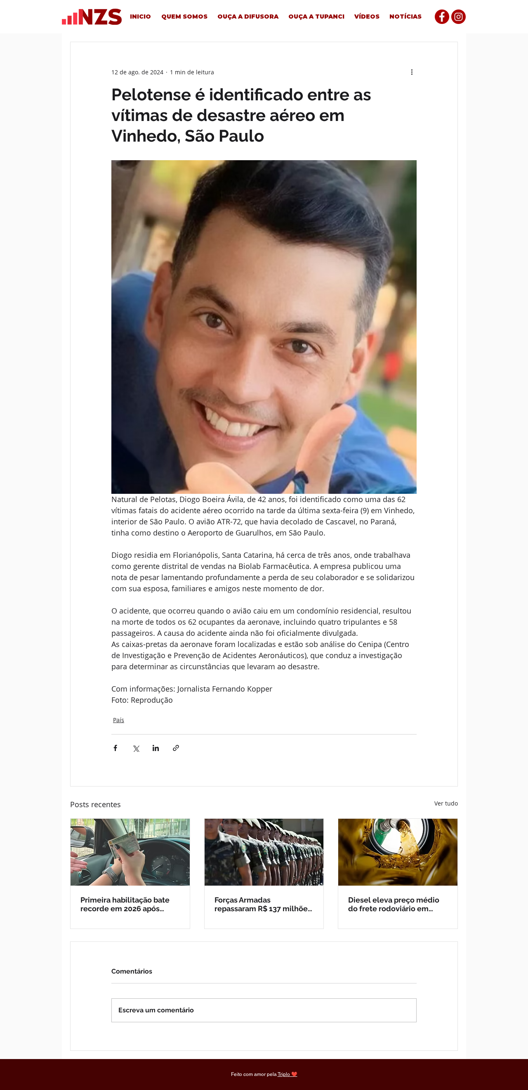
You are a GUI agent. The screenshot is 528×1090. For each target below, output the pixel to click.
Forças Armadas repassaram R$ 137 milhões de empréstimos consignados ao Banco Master (262, 904)
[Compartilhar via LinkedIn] (156, 748)
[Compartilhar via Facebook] (115, 748)
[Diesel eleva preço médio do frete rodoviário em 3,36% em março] (397, 852)
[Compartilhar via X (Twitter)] (135, 748)
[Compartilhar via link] (176, 748)
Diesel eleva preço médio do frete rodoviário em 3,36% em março (393, 904)
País (118, 720)
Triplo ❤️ (287, 1074)
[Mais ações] (412, 72)
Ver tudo (446, 803)
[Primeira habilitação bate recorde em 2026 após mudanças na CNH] (130, 852)
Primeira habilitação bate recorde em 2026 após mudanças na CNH (125, 904)
